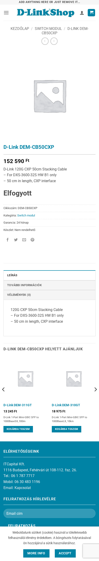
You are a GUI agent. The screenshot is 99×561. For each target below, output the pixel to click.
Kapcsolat (23, 488)
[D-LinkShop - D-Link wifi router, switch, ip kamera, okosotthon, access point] (45, 12)
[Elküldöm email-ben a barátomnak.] (24, 240)
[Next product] (45, 41)
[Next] (95, 398)
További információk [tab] (24, 285)
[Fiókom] (82, 13)
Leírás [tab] (12, 275)
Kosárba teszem (18, 429)
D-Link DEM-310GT (66, 405)
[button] (6, 12)
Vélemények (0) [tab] (19, 294)
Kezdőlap (20, 28)
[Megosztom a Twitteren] (16, 240)
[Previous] (3, 398)
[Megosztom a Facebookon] (8, 240)
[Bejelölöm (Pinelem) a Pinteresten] (32, 240)
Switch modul (48, 28)
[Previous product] (54, 41)
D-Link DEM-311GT (17, 405)
